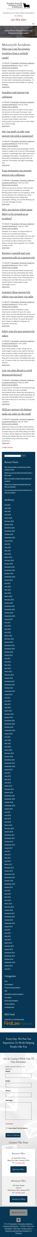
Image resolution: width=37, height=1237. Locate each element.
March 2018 (8, 825)
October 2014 (8, 959)
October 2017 (8, 841)
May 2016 (7, 897)
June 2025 (7, 547)
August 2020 (8, 734)
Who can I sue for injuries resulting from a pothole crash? (16, 53)
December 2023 (9, 606)
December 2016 (9, 874)
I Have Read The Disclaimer (18, 1128)
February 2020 (9, 753)
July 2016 (7, 890)
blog (5, 981)
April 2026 (7, 515)
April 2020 (7, 747)
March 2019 (8, 786)
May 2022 (7, 665)
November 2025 (9, 531)
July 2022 (7, 658)
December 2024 (9, 567)
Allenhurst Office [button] (18, 1199)
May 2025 (7, 550)
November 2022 (9, 649)
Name (8, 1071)
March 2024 (8, 596)
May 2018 (7, 818)
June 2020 (7, 740)
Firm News (7, 997)
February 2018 (9, 828)
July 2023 (7, 622)
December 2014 (9, 952)
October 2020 (8, 727)
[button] (33, 23)
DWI (5, 991)
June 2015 (7, 933)
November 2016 (9, 877)
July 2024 (7, 583)
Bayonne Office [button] (18, 1169)
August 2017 (8, 848)
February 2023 (9, 639)
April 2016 (7, 900)
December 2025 (9, 528)
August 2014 (8, 966)
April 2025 (7, 554)
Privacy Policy (26, 1228)
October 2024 (8, 573)
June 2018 (7, 815)
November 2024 (9, 570)
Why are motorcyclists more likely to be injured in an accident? (17, 214)
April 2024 (7, 593)
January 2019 (8, 792)
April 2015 (7, 939)
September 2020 (9, 730)
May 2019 (7, 779)
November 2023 (9, 609)
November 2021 (9, 685)
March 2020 (8, 750)
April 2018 (7, 822)
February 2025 (9, 560)
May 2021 (7, 704)
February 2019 (9, 789)
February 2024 (9, 600)
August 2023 (8, 619)
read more (6, 87)
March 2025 (8, 557)
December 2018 (9, 796)
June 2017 (7, 854)
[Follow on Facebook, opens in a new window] (18, 1220)
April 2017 (7, 861)
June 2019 (7, 776)
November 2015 (9, 917)
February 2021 (9, 714)
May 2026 (7, 511)
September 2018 (9, 805)
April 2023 (7, 632)
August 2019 (8, 769)
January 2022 (8, 678)
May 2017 (7, 858)
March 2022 (8, 671)
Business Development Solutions (17, 1231)
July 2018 (7, 812)
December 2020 (9, 720)
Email (8, 1081)
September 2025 (9, 537)
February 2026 (9, 521)
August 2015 (8, 926)
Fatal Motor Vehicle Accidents (13, 994)
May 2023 (7, 629)
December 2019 (9, 760)
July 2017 (7, 851)
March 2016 (8, 903)
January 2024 (8, 603)
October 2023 (8, 613)
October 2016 (8, 881)
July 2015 (7, 930)
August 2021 (8, 694)
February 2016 (9, 907)
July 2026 (7, 505)
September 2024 (9, 577)
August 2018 (8, 809)
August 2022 (8, 655)
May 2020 (7, 743)
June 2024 (7, 586)
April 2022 (7, 668)
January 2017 (8, 871)
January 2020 (8, 756)
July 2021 (7, 698)
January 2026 (8, 524)
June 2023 (7, 626)
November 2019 (9, 763)
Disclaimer (9, 1124)
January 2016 (8, 910)
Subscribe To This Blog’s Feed (14, 1019)
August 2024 (8, 580)
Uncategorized (9, 1007)
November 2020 (9, 724)
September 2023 (9, 616)
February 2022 (9, 675)
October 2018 (8, 802)
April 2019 (7, 782)
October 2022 (8, 652)
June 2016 (7, 894)
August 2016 (8, 887)
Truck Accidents (9, 1004)
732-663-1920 (18, 19)
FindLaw (18, 1233)
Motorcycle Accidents (10, 68)
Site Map (17, 1228)
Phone (8, 1091)
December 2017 (9, 835)
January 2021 (8, 717)
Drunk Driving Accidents (12, 987)
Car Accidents (8, 984)
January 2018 (8, 832)
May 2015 (7, 936)
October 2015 (8, 920)
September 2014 (9, 962)
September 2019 (9, 766)
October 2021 (8, 688)
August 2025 (8, 541)
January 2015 (8, 949)
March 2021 (8, 711)
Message (9, 1100)
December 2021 (9, 681)
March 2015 (8, 943)
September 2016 (9, 884)
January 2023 (8, 642)
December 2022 (9, 645)
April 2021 (7, 707)
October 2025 (8, 534)
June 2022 (7, 662)
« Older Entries (7, 447)
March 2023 (8, 635)
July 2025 (7, 544)
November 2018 (9, 799)
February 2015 (9, 946)
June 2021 (7, 701)
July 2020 (7, 737)
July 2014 (7, 969)
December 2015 (9, 913)
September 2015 (9, 923)
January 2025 (8, 564)
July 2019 (7, 773)
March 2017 (8, 864)
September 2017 (9, 845)
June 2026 (7, 508)
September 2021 (9, 691)
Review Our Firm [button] (18, 1212)
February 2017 (9, 867)
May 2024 (7, 590)
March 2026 (8, 518)
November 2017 (9, 838)
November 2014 (9, 956)
